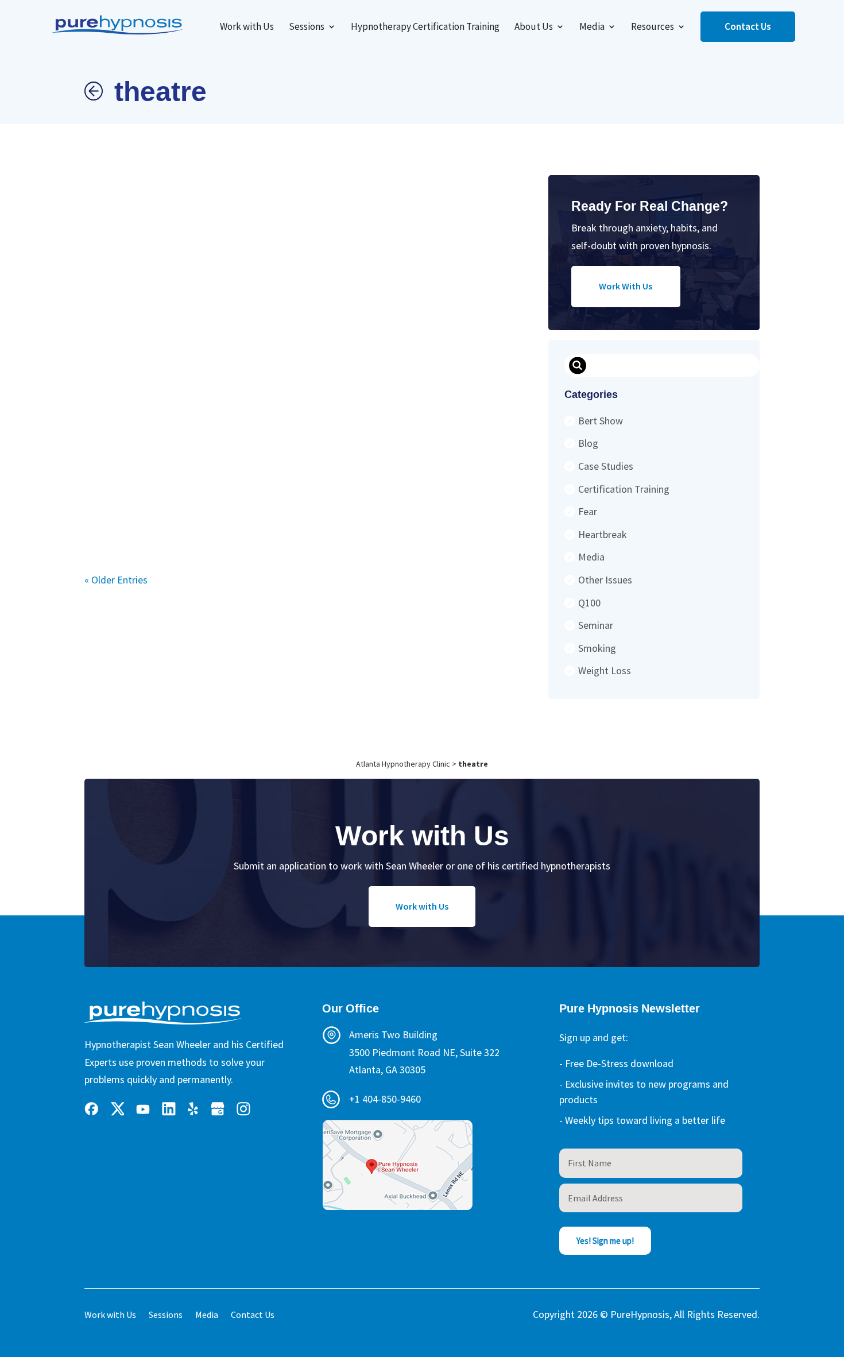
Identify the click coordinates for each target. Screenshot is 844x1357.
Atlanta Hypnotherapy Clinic (403, 764)
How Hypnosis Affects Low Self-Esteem (103, 330)
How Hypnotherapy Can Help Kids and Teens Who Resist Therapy (232, 336)
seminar (595, 625)
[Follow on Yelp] (193, 1109)
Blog (588, 443)
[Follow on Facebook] (91, 1109)
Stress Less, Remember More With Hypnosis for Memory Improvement (463, 337)
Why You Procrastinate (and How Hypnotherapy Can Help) (278, 327)
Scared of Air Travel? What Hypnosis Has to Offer (189, 332)
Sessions (306, 27)
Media (592, 27)
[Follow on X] (117, 1109)
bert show (600, 420)
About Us (533, 27)
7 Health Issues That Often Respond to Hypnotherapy (364, 333)
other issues (605, 579)
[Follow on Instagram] (243, 1109)
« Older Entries (116, 579)
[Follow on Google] (217, 1109)
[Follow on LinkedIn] (169, 1109)
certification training (623, 489)
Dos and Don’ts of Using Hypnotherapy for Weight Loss (322, 334)
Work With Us (625, 286)
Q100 (589, 602)
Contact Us (748, 26)
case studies (605, 466)
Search (577, 365)
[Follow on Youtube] (143, 1109)
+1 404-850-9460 (385, 1098)
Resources (652, 27)
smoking (597, 648)
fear (587, 511)
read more (103, 475)
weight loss (604, 670)
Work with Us (247, 27)
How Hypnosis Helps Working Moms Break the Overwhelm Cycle (145, 343)
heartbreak (602, 534)
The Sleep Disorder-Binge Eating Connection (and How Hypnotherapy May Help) (412, 340)
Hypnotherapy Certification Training (425, 27)
